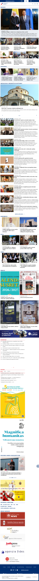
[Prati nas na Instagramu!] (13, 570)
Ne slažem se (35, 576)
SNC (14, 504)
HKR (31, 1)
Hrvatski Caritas (6, 504)
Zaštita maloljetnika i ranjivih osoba (8, 508)
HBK (1, 504)
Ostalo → (9, 371)
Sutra (5, 371)
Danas (1, 371)
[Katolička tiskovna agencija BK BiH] (12, 522)
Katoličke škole (4, 506)
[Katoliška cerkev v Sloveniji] (12, 530)
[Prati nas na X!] (15, 570)
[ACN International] (12, 559)
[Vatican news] (12, 515)
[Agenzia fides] (12, 552)
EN (35, 3)
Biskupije (9, 506)
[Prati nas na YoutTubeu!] (17, 570)
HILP (11, 504)
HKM (22, 1)
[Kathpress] (12, 544)
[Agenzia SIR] (12, 537)
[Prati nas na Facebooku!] (11, 570)
